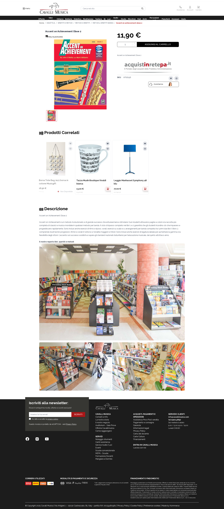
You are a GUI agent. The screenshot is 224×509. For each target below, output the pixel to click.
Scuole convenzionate (105, 450)
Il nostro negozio (102, 422)
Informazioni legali (141, 428)
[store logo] (54, 8)
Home (41, 23)
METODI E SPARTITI (82, 23)
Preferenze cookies (152, 506)
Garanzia (137, 425)
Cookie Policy (136, 506)
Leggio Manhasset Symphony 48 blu (130, 182)
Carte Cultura (139, 436)
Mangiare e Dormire (103, 459)
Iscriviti (78, 414)
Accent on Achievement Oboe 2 (129, 23)
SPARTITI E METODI (65, 23)
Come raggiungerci (103, 431)
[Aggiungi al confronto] (176, 78)
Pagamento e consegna (143, 422)
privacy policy (52, 419)
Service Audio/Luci (103, 445)
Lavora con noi (139, 448)
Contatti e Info (101, 417)
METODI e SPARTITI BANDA (103, 23)
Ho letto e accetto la (45, 419)
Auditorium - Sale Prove (105, 425)
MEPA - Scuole (101, 453)
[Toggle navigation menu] (23, 8)
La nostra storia (102, 420)
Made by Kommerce (170, 506)
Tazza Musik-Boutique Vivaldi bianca (91, 182)
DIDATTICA (51, 23)
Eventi (98, 448)
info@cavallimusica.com (178, 417)
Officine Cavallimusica (104, 428)
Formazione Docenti (104, 456)
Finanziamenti (139, 439)
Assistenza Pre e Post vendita (146, 420)
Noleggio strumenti (103, 439)
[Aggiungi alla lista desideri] (171, 78)
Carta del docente (141, 434)
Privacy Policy (71, 424)
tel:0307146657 (174, 420)
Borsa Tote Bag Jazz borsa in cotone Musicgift (53, 182)
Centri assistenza (102, 442)
